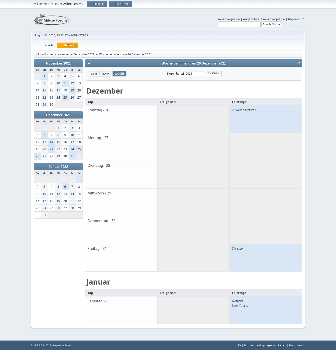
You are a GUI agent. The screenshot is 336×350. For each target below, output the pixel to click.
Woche (119, 73)
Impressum (296, 19)
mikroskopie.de (229, 19)
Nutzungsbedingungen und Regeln (265, 345)
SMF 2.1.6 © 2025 (41, 345)
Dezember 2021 (58, 115)
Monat (106, 73)
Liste (94, 73)
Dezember (104, 91)
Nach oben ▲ (297, 345)
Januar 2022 (58, 167)
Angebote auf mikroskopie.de (264, 19)
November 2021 (58, 63)
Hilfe (238, 345)
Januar (98, 282)
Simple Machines (61, 345)
